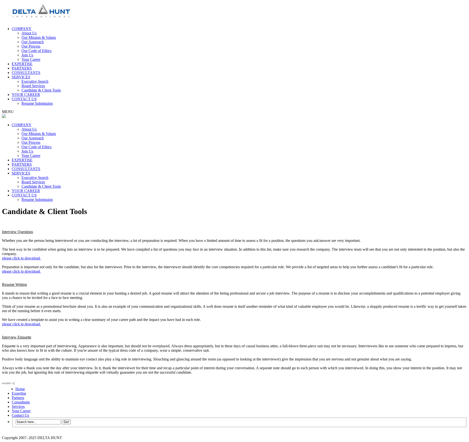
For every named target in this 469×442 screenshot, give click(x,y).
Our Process (30, 46)
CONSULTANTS (26, 73)
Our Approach (32, 42)
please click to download (21, 258)
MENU (8, 112)
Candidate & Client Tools (41, 90)
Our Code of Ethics (36, 51)
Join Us (27, 55)
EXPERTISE (22, 64)
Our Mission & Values (38, 37)
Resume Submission (37, 103)
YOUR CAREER (26, 95)
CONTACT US (24, 99)
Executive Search (34, 81)
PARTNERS (22, 68)
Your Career (30, 59)
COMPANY (22, 29)
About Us (29, 33)
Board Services (33, 86)
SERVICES (21, 77)
